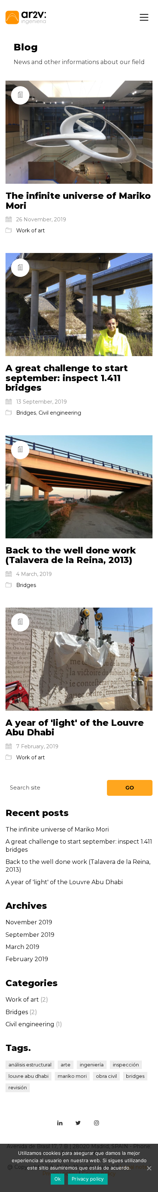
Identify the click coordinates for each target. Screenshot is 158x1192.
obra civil (106, 1076)
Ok (57, 1179)
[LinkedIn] (60, 1122)
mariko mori (72, 1076)
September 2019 (30, 934)
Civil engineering (60, 412)
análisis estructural (29, 1065)
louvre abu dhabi (28, 1076)
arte (66, 1065)
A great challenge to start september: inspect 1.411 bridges (67, 378)
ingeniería (92, 1065)
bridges (135, 1076)
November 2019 (29, 922)
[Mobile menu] (144, 17)
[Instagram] (96, 1122)
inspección (126, 1065)
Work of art (30, 230)
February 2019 (27, 959)
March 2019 (22, 946)
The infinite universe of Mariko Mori (78, 201)
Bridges (26, 412)
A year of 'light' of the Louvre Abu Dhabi (75, 728)
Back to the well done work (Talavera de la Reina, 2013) (71, 555)
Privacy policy (88, 1179)
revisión (17, 1087)
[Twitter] (78, 1122)
